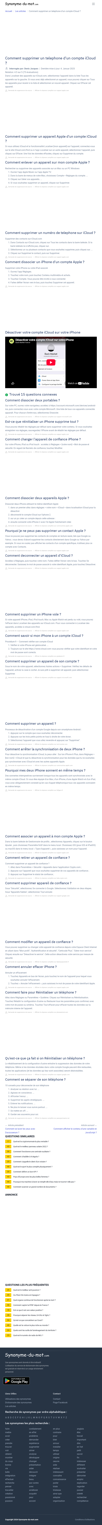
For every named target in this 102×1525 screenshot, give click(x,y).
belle (7, 1472)
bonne (8, 1465)
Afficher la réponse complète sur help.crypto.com (51, 878)
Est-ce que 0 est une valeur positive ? (28, 1310)
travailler (9, 1490)
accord (32, 1501)
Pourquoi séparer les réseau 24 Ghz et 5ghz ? (31, 1315)
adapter (56, 1497)
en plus (56, 1429)
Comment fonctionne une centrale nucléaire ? (31, 1152)
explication (82, 1483)
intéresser (81, 1461)
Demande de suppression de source (20, 90)
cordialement (35, 1429)
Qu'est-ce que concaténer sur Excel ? (28, 1320)
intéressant (58, 1472)
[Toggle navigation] (93, 4)
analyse (32, 1454)
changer (33, 1461)
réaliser (56, 1468)
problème (33, 1436)
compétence (82, 1501)
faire (7, 1429)
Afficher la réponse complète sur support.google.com (52, 896)
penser (8, 1486)
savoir (80, 1454)
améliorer (33, 1490)
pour (55, 1436)
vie (6, 1468)
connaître (57, 1475)
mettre (8, 1432)
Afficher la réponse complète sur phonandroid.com (51, 1012)
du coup (9, 1461)
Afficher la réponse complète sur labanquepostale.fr (52, 962)
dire (78, 1443)
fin (78, 1457)
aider (31, 1468)
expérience (34, 1443)
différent (81, 1465)
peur (31, 1497)
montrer (8, 1457)
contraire (57, 1432)
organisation (59, 1501)
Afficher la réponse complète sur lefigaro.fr (49, 790)
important (81, 1439)
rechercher (82, 1497)
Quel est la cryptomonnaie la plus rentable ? (31, 1141)
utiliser (56, 1454)
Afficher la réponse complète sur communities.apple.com (54, 526)
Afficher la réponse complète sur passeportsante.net (52, 1118)
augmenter (34, 1447)
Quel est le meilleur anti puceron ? (27, 1290)
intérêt (80, 1493)
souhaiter (81, 1468)
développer (34, 1457)
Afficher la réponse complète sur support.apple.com (52, 90)
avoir (7, 1436)
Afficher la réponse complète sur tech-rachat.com (51, 744)
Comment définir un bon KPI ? (25, 1172)
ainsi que (57, 1493)
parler (55, 1483)
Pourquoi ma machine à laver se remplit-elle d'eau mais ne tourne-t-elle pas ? (44, 1182)
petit (79, 1450)
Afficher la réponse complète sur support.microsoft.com (53, 417)
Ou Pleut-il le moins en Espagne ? (26, 1295)
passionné (10, 1497)
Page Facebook (60, 1402)
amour (56, 1443)
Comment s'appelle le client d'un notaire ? (30, 1162)
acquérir (33, 1493)
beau (31, 1479)
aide (55, 1465)
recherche (9, 1483)
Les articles (10, 1406)
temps (56, 1450)
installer (56, 1447)
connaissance (59, 1479)
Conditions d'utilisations (85, 1520)
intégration (10, 1475)
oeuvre (56, 1461)
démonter (81, 1475)
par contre (34, 1483)
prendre (8, 1443)
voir (7, 1450)
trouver (8, 1447)
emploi (80, 1479)
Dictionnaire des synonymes (18, 1402)
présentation (35, 1465)
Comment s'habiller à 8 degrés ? (26, 1157)
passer (80, 1490)
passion (9, 1501)
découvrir (33, 1472)
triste (55, 1486)
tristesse (57, 1490)
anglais (80, 1429)
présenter (81, 1472)
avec (31, 1486)
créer (7, 1439)
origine (56, 1457)
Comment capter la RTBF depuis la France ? (31, 1305)
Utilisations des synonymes (18, 1399)
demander (34, 1439)
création (9, 1493)
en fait (80, 1447)
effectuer (9, 1479)
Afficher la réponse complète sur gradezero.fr (50, 656)
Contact (56, 1399)
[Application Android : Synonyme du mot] (17, 1380)
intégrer (32, 1475)
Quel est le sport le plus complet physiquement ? (32, 1167)
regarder (81, 1486)
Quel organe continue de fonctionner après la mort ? (34, 1300)
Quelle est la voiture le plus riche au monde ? (31, 1325)
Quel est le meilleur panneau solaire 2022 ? (30, 1146)
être (78, 1432)
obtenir (8, 1454)
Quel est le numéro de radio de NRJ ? (28, 1335)
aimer (31, 1450)
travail (80, 1436)
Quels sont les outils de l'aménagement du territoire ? (34, 1330)
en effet (32, 1432)
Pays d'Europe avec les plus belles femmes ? (31, 1177)
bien (55, 1439)
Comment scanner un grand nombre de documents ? (34, 1187)
